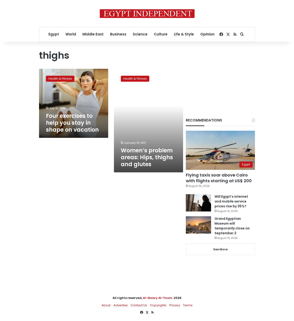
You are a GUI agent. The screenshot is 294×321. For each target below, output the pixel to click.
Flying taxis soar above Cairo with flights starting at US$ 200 (219, 178)
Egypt (53, 34)
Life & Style (184, 34)
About (106, 305)
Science (140, 34)
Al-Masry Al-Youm (157, 298)
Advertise (120, 305)
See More (220, 249)
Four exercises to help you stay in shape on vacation (72, 122)
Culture (160, 34)
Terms (187, 305)
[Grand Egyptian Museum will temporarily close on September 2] (198, 225)
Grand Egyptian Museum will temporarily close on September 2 (232, 225)
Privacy (174, 305)
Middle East (93, 34)
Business (118, 34)
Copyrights (158, 305)
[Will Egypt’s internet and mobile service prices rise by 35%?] (198, 202)
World (70, 34)
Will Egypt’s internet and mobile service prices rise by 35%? (231, 201)
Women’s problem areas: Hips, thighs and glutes (147, 157)
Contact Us (139, 305)
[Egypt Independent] (147, 13)
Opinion (207, 34)
